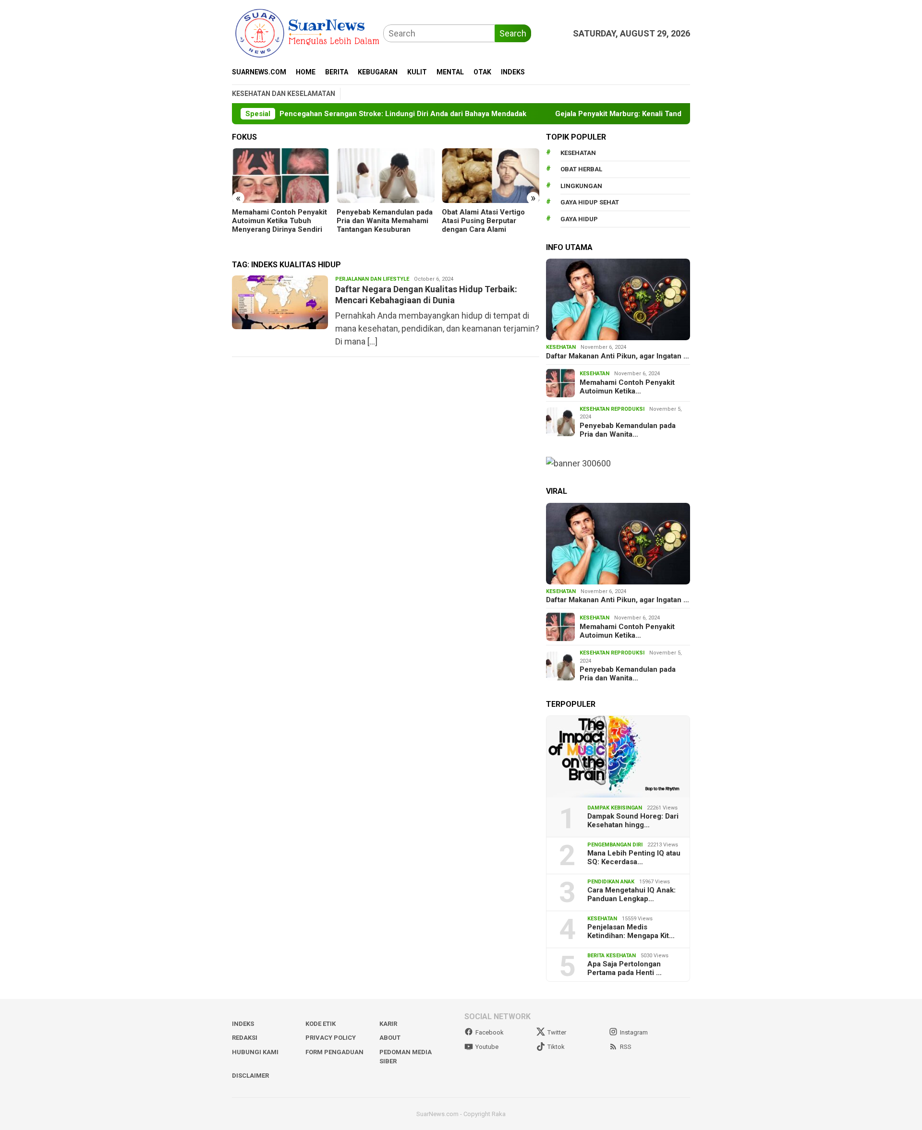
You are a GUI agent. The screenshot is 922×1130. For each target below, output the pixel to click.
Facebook (489, 1032)
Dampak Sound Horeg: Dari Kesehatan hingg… (633, 820)
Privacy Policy (330, 1037)
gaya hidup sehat (589, 202)
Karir (388, 1023)
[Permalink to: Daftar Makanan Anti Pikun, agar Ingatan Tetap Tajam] (618, 299)
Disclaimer (250, 1075)
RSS (625, 1046)
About (389, 1037)
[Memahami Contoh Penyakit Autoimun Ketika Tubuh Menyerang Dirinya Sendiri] (280, 175)
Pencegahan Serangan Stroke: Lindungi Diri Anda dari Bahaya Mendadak (383, 113)
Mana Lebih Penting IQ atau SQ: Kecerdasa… (633, 857)
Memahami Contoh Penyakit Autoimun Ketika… (627, 386)
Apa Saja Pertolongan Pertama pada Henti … (624, 968)
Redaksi (244, 1037)
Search (512, 33)
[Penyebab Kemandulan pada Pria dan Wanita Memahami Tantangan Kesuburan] (385, 175)
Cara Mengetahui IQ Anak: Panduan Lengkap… (631, 894)
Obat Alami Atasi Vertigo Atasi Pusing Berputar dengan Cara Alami (483, 221)
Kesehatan (578, 152)
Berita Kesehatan (611, 955)
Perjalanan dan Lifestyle (372, 279)
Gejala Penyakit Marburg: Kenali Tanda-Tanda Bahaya (625, 113)
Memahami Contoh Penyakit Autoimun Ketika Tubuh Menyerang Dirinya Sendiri (279, 221)
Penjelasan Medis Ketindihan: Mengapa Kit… (631, 931)
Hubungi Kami (255, 1052)
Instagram (634, 1032)
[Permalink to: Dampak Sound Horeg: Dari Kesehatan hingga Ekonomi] (618, 756)
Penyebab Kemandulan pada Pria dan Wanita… (628, 430)
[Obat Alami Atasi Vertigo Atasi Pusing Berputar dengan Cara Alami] (490, 175)
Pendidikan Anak (610, 882)
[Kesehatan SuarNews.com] (307, 32)
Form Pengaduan (334, 1052)
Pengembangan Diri (615, 845)
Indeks (243, 1023)
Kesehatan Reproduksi (612, 409)
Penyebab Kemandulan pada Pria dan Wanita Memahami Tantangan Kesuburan (385, 221)
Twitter (556, 1032)
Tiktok (556, 1046)
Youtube (486, 1046)
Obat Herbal (581, 169)
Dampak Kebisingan (614, 808)
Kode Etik (320, 1023)
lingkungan (581, 186)
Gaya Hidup (579, 219)
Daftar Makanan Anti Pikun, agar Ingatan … (617, 356)
